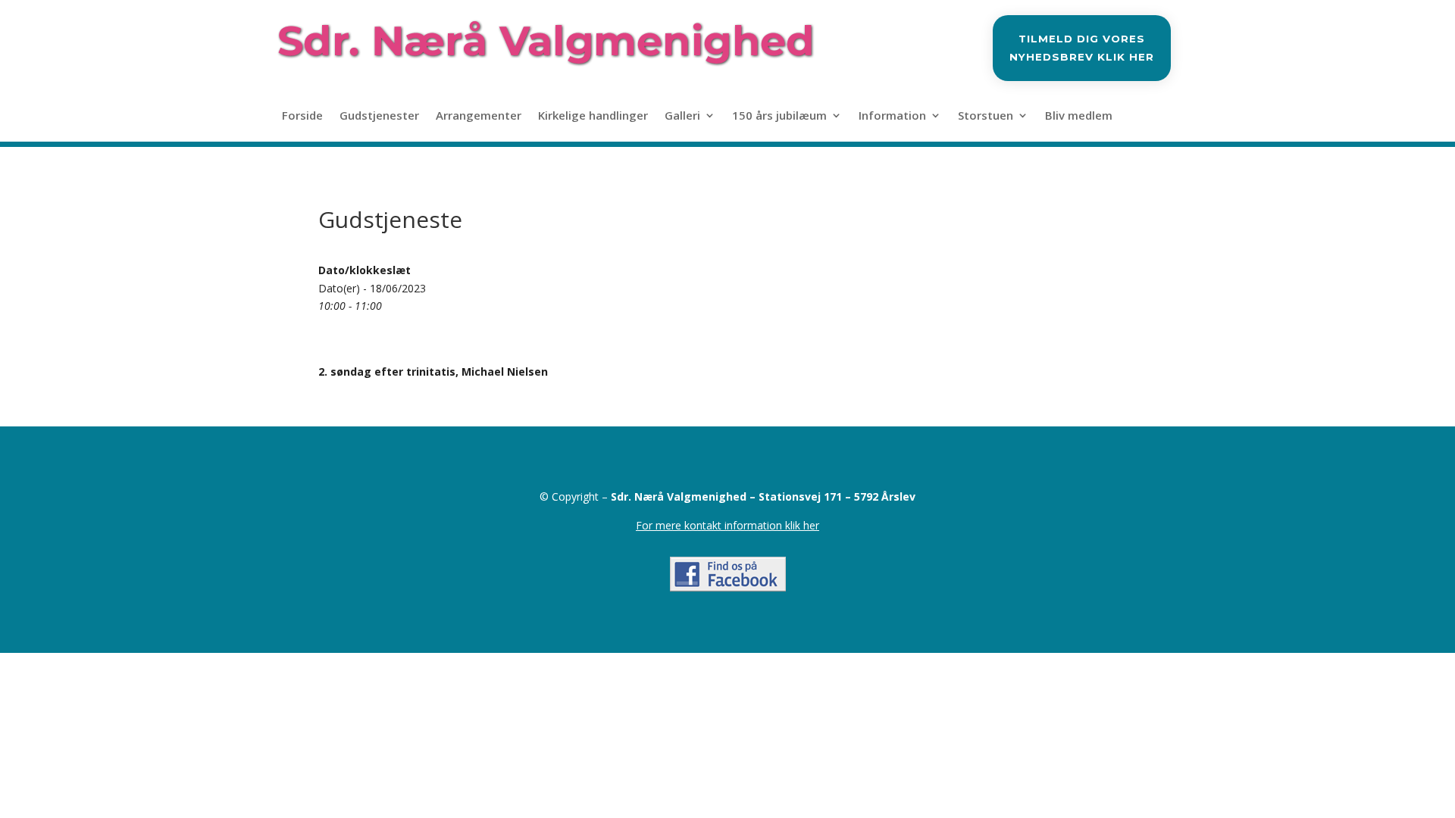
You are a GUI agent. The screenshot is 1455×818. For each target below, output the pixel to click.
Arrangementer (478, 116)
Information (892, 116)
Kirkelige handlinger (593, 116)
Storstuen (985, 116)
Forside (302, 116)
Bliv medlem (1078, 116)
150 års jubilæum (779, 116)
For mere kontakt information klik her (727, 525)
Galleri (682, 116)
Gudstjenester (379, 116)
